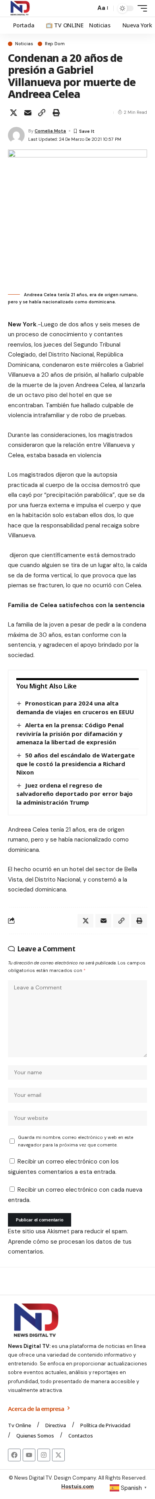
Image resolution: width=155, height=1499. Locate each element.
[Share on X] (13, 112)
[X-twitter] (58, 1455)
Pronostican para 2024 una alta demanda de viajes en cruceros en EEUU (75, 707)
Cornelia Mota (50, 131)
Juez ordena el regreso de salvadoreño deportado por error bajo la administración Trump (74, 793)
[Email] (27, 112)
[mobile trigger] (140, 8)
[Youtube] (29, 1455)
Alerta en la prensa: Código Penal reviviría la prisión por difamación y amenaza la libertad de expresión (70, 733)
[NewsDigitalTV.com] (19, 8)
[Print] (56, 112)
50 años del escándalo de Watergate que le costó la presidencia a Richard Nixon (75, 763)
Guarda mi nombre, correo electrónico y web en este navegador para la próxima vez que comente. (75, 1141)
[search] (87, 8)
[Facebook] (14, 1455)
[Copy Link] (41, 112)
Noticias (24, 44)
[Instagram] (43, 1455)
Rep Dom (55, 44)
